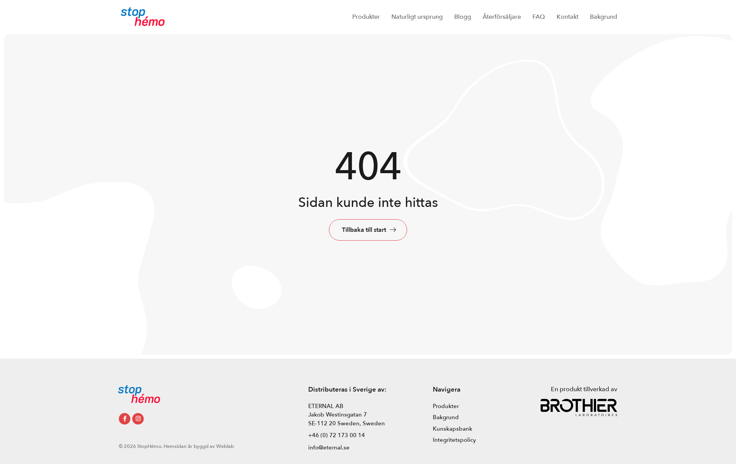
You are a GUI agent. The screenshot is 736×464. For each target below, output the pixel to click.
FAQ (538, 17)
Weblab (225, 446)
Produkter (366, 17)
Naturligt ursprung (417, 17)
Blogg (462, 17)
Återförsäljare (502, 17)
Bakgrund (603, 17)
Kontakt (567, 17)
